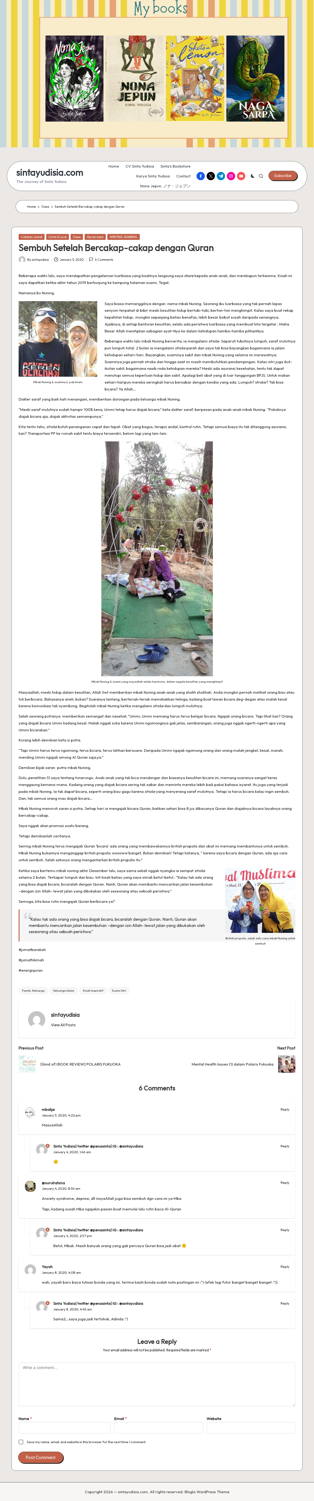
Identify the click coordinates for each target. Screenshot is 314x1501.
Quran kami (95, 237)
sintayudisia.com (49, 172)
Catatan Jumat (31, 237)
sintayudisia (65, 1014)
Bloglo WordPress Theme (207, 1491)
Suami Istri (119, 990)
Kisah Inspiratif (93, 990)
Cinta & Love (58, 237)
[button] (282, 175)
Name (25, 1418)
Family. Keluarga (33, 990)
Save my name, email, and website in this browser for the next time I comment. (86, 1442)
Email (120, 1418)
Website (214, 1418)
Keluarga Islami (63, 990)
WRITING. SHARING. (123, 237)
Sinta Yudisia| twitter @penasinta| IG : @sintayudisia (98, 1146)
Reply (285, 1109)
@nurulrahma (53, 1182)
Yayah (47, 1266)
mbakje (48, 1109)
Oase (77, 237)
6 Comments (104, 260)
